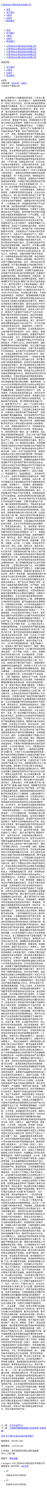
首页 (8, 9)
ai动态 (9, 18)
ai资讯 (9, 15)
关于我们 (10, 12)
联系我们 (10, 21)
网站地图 (13, 1458)
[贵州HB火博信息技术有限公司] (16, 5)
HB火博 (15, 83)
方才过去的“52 (16, 1425)
